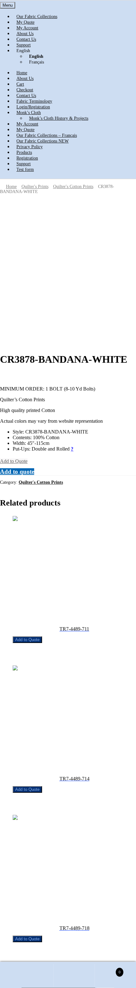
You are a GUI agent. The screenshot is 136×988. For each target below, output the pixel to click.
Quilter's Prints (35, 186)
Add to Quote (14, 461)
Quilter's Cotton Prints (73, 186)
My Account (33, 975)
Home (11, 186)
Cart (108, 969)
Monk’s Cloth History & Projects (58, 118)
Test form (25, 169)
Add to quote (17, 471)
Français (36, 62)
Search (74, 975)
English (23, 50)
